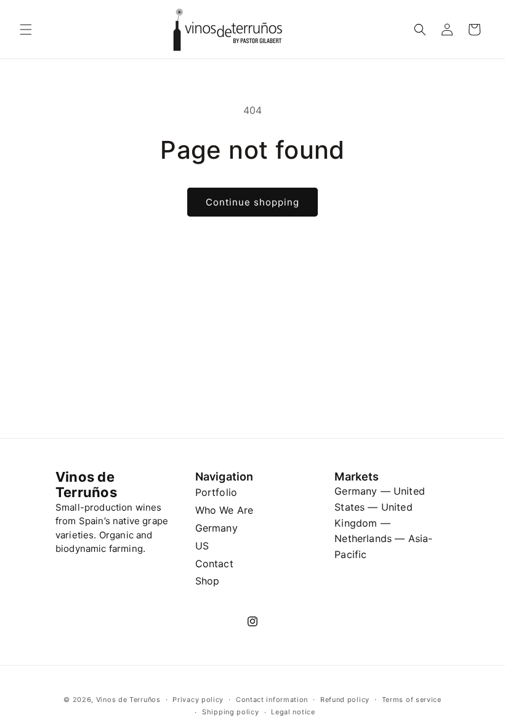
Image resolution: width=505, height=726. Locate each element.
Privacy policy (198, 699)
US (202, 546)
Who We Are (224, 510)
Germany (216, 528)
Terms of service (412, 699)
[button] (25, 29)
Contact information (272, 699)
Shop (207, 581)
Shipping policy (230, 712)
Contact (214, 563)
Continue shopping (252, 202)
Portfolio (216, 492)
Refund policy (345, 699)
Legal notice (293, 712)
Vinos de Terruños (128, 699)
